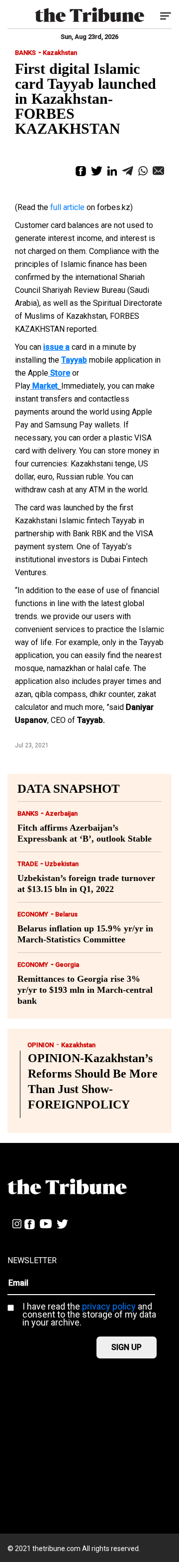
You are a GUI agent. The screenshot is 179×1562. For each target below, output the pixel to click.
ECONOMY (32, 914)
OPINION (40, 1045)
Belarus (66, 914)
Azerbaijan (61, 813)
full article (67, 207)
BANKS (25, 52)
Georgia (67, 964)
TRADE (27, 864)
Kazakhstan (60, 52)
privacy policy (109, 1306)
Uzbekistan (62, 864)
